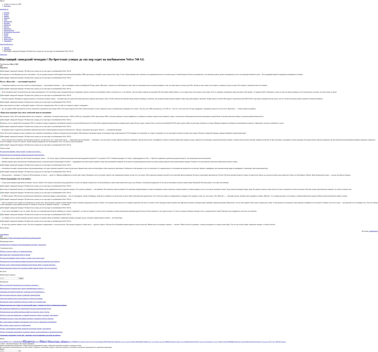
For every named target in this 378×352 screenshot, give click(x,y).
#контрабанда (140, 341)
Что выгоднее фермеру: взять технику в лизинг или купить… (20, 151)
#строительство (264, 341)
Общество (7, 25)
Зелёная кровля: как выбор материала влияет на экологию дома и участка (24, 312)
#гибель (75, 342)
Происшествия (9, 30)
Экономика (8, 41)
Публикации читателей (12, 32)
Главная (6, 12)
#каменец (128, 341)
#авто (6, 342)
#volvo (2, 234)
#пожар (225, 341)
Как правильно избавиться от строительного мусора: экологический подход (25, 308)
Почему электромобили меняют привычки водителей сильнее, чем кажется (25, 328)
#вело (70, 341)
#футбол (278, 341)
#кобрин (133, 341)
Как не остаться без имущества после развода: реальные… (19, 285)
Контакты (7, 6)
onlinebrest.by (373, 231)
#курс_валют (152, 341)
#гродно (92, 341)
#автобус (11, 341)
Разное (6, 34)
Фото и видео (8, 39)
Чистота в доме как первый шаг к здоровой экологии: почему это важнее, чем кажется (29, 315)
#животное (111, 341)
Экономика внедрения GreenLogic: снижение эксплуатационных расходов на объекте (30, 335)
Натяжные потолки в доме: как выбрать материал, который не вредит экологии (26, 318)
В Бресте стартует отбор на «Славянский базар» (16, 251)
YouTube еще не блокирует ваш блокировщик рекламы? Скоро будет (23, 245)
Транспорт (7, 37)
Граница (7, 18)
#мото (182, 341)
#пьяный (243, 341)
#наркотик (201, 341)
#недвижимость (209, 341)
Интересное (8, 21)
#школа (284, 341)
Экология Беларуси (6, 44)
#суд (270, 341)
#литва (157, 341)
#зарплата (117, 341)
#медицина (162, 341)
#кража (146, 341)
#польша (231, 342)
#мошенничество (189, 341)
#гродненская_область (83, 341)
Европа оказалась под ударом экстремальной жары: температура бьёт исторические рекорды (33, 305)
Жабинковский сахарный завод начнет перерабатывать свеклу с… (22, 288)
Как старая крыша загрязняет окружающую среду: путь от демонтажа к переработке (28, 322)
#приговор (238, 341)
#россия (253, 341)
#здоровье (123, 341)
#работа (247, 341)
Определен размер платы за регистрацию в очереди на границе (21, 298)
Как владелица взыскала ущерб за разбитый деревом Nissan (20, 295)
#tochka (2, 341)
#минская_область (175, 341)
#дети (105, 341)
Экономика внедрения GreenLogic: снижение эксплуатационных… (22, 292)
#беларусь (29, 341)
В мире (6, 14)
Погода (6, 27)
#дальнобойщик (98, 341)
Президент (7, 28)
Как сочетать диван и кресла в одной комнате (15, 325)
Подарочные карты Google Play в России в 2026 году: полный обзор (23, 302)
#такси (273, 341)
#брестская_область (58, 341)
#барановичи (17, 342)
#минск (167, 341)
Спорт (6, 35)
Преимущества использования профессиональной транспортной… (22, 155)
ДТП (5, 20)
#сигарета (258, 341)
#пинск (221, 341)
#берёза (37, 341)
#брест (6, 234)
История (7, 23)
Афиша (6, 16)
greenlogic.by (4, 9)
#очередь (216, 341)
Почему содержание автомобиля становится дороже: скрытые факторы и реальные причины (31, 332)
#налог (197, 341)
